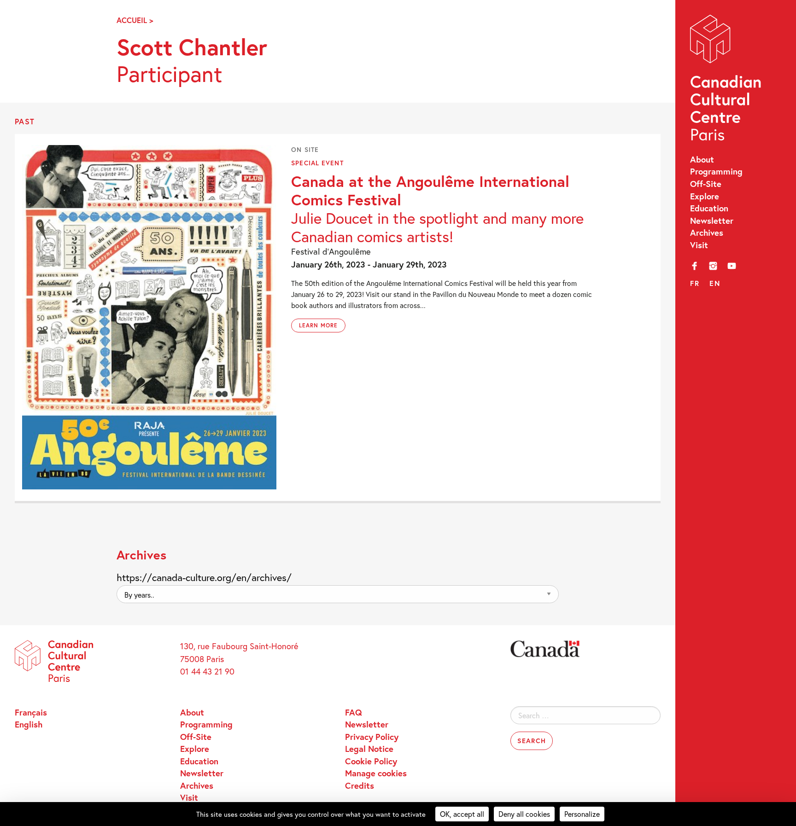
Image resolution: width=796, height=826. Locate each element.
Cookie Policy (371, 761)
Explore (704, 196)
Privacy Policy (371, 736)
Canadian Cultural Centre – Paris (726, 80)
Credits (359, 785)
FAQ (353, 712)
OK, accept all (462, 814)
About (702, 159)
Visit (699, 244)
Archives (706, 232)
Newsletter (711, 220)
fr (694, 283)
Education (709, 208)
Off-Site (705, 183)
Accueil (132, 20)
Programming (716, 171)
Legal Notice (369, 748)
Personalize (582, 814)
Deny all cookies (524, 814)
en (714, 283)
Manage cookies (376, 773)
